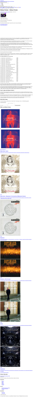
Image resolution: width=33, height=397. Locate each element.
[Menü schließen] (3, 5)
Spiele (6, 1)
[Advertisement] (16, 31)
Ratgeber (13, 1)
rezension (2, 0)
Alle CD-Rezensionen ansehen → (4, 372)
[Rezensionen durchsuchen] (0, 4)
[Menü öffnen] (2, 4)
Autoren (3, 389)
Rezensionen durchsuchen (3, 6)
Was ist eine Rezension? (5, 388)
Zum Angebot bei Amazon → (4, 24)
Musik (5, 1)
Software (8, 1)
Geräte (11, 1)
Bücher (1, 1)
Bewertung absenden (17, 105)
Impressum (3, 392)
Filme (3, 1)
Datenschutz (3, 393)
